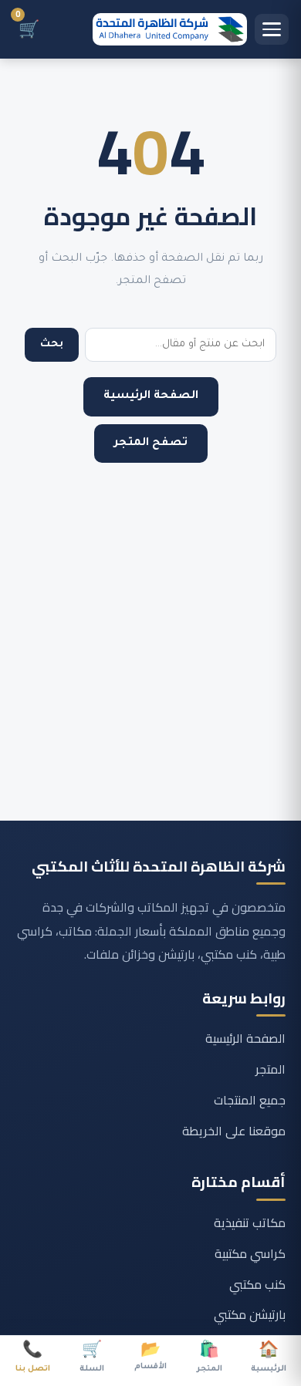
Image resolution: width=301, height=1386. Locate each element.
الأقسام (150, 1357)
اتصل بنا (32, 1359)
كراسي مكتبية (250, 1253)
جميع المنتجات (250, 1099)
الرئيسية (268, 1359)
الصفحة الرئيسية (150, 396)
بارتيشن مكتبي (250, 1314)
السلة (91, 1359)
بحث (51, 344)
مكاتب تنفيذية (250, 1222)
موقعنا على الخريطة (234, 1130)
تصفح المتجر (151, 443)
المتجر (270, 1069)
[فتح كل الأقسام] (272, 29)
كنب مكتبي (257, 1284)
